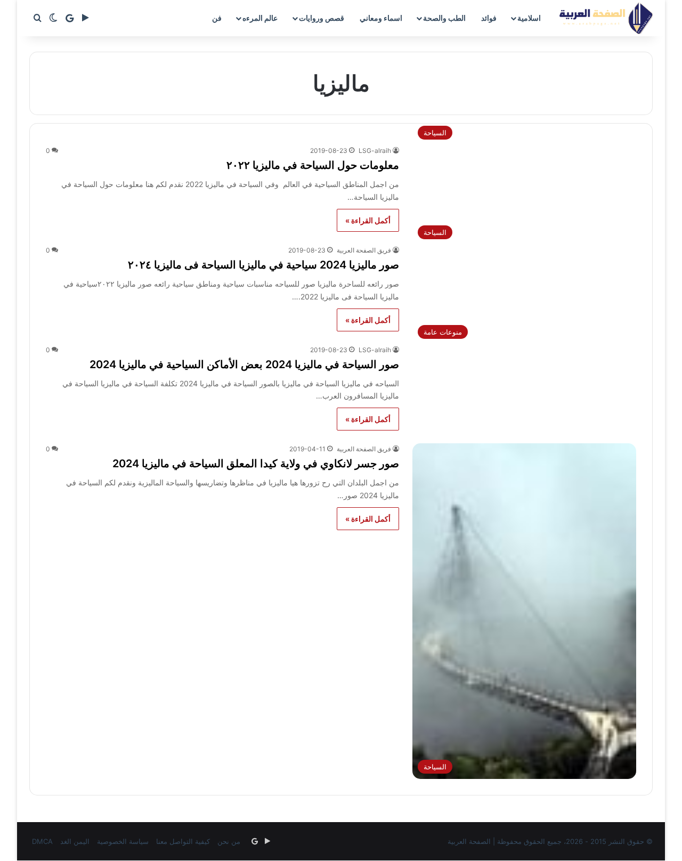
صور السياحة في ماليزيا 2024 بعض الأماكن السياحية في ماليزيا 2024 (244, 364)
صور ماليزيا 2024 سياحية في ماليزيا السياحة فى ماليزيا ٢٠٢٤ (263, 264)
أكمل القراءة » (368, 220)
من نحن (228, 841)
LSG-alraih (375, 151)
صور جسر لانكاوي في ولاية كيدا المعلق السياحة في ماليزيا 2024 (255, 463)
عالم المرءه (260, 17)
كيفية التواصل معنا (183, 841)
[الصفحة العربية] (606, 18)
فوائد (489, 17)
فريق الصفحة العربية (364, 250)
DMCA (42, 841)
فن (217, 17)
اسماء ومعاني (381, 17)
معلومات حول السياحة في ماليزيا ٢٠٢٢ (312, 165)
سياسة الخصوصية (123, 841)
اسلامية (529, 17)
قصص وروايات (321, 17)
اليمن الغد (75, 841)
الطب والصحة (444, 17)
